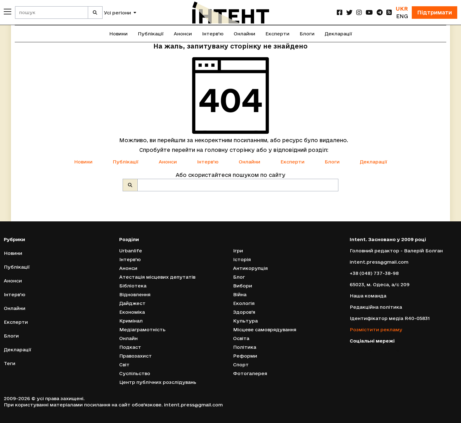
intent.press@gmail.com (379, 262)
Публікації (151, 33)
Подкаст (130, 347)
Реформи (245, 356)
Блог (239, 277)
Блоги (307, 33)
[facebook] (339, 12)
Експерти (277, 33)
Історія (242, 259)
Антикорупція (250, 268)
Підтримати (434, 12)
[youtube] (369, 12)
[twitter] (349, 12)
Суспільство (134, 373)
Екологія (244, 303)
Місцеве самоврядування (264, 329)
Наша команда (368, 295)
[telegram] (380, 12)
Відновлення (135, 294)
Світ (124, 364)
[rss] (389, 12)
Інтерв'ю (213, 33)
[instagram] (359, 12)
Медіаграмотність (142, 329)
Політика (244, 347)
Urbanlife (130, 250)
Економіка (132, 312)
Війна (239, 294)
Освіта (241, 338)
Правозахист (135, 356)
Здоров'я (244, 312)
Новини (118, 33)
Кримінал (131, 320)
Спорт (241, 364)
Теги (9, 363)
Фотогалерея (250, 373)
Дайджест (132, 303)
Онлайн (128, 338)
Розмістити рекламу (376, 329)
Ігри (238, 250)
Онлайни (244, 33)
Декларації (338, 33)
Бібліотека (132, 285)
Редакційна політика (376, 307)
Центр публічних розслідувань (157, 382)
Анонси (183, 33)
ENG (402, 16)
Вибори (242, 285)
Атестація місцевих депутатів (157, 277)
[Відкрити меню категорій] (7, 11)
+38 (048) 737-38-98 (374, 273)
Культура (245, 320)
